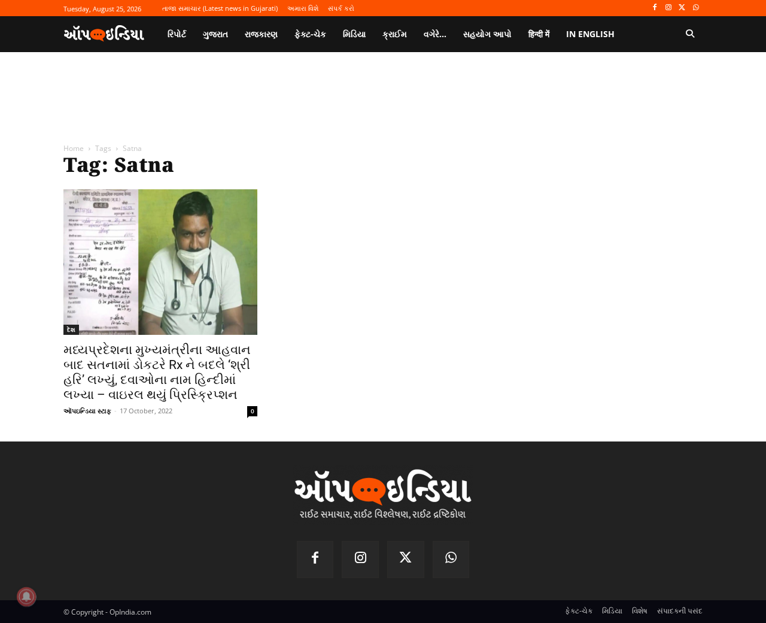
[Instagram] (669, 8)
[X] (682, 8)
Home (73, 148)
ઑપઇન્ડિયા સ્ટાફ (87, 410)
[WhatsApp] (696, 8)
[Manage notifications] (26, 596)
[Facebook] (655, 8)
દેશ (71, 329)
